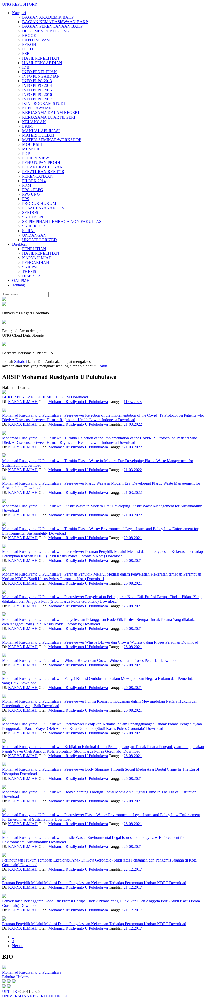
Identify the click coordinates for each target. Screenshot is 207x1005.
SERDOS (30, 212)
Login (102, 366)
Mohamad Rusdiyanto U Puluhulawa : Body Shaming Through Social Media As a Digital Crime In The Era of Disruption (99, 792)
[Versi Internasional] (4, 299)
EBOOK (29, 35)
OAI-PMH (21, 280)
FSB (26, 53)
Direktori (19, 244)
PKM (26, 185)
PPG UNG (31, 194)
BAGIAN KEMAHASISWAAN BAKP (55, 22)
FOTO (27, 49)
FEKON (29, 44)
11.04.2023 (133, 401)
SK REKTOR (33, 226)
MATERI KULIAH (38, 135)
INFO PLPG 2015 (37, 90)
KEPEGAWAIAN (37, 108)
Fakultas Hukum (15, 977)
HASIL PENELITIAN (40, 58)
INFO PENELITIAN (39, 72)
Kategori (19, 13)
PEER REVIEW (35, 158)
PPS (25, 199)
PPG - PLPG (32, 190)
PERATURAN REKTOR (43, 171)
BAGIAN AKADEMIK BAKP (48, 17)
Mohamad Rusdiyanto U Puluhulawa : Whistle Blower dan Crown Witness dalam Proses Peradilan (81, 660)
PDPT (27, 153)
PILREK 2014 (34, 181)
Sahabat (20, 361)
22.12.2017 (133, 869)
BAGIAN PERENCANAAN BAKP (52, 26)
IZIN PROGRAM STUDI (43, 103)
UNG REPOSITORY (19, 4)
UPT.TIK (9, 991)
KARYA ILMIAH (37, 258)
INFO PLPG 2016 (37, 94)
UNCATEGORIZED (39, 240)
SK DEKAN (32, 217)
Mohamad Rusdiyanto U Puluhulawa (78, 401)
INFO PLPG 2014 (37, 85)
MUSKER (30, 149)
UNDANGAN (34, 235)
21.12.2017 (133, 887)
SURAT (28, 230)
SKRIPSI (29, 267)
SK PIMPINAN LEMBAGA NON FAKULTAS (61, 221)
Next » (17, 946)
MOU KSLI (32, 144)
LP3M (27, 126)
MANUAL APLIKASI (41, 131)
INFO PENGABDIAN (41, 76)
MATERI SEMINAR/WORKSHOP (51, 140)
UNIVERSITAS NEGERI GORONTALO (37, 996)
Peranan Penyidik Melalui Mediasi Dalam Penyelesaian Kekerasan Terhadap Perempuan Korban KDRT (85, 883)
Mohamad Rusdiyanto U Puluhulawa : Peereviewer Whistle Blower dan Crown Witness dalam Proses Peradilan (91, 642)
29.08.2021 (133, 538)
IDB (25, 67)
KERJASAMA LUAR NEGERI (48, 117)
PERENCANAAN (37, 176)
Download (79, 397)
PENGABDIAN (35, 262)
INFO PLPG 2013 (37, 81)
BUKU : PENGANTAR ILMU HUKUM (36, 397)
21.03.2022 (133, 424)
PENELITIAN (34, 249)
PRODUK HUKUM (39, 203)
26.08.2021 (133, 560)
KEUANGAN (34, 122)
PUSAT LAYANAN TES (43, 208)
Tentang (18, 285)
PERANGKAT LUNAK (42, 167)
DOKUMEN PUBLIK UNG (45, 31)
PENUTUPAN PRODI (41, 162)
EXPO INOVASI (36, 40)
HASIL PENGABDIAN (42, 63)
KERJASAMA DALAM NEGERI (50, 112)
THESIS (29, 271)
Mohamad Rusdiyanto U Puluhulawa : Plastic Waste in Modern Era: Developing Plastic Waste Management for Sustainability (102, 506)
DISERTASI (32, 276)
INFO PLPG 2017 (37, 99)
